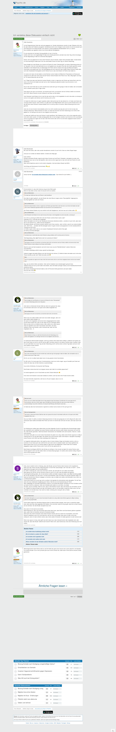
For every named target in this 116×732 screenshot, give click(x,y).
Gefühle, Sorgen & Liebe (28, 708)
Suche (36, 7)
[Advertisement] (53, 574)
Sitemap (68, 723)
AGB (55, 723)
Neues (21, 7)
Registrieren (71, 7)
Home (16, 7)
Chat (48, 7)
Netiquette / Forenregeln (61, 723)
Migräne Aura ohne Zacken (26, 692)
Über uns (31, 723)
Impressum (36, 723)
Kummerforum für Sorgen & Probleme (43, 708)
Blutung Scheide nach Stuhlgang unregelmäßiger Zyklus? (36, 664)
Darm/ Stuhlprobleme (25, 674)
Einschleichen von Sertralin (27, 667)
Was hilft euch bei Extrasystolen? (28, 678)
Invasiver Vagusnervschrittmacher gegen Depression (35, 671)
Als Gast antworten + (19, 38)
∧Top (113, 730)
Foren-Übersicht (17, 708)
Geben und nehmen (24, 703)
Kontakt (27, 723)
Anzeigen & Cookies (49, 723)
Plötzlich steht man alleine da (27, 699)
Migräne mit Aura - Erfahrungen (28, 695)
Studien (62, 7)
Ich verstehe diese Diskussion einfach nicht (34, 35)
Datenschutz (41, 723)
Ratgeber (42, 7)
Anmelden (79, 7)
